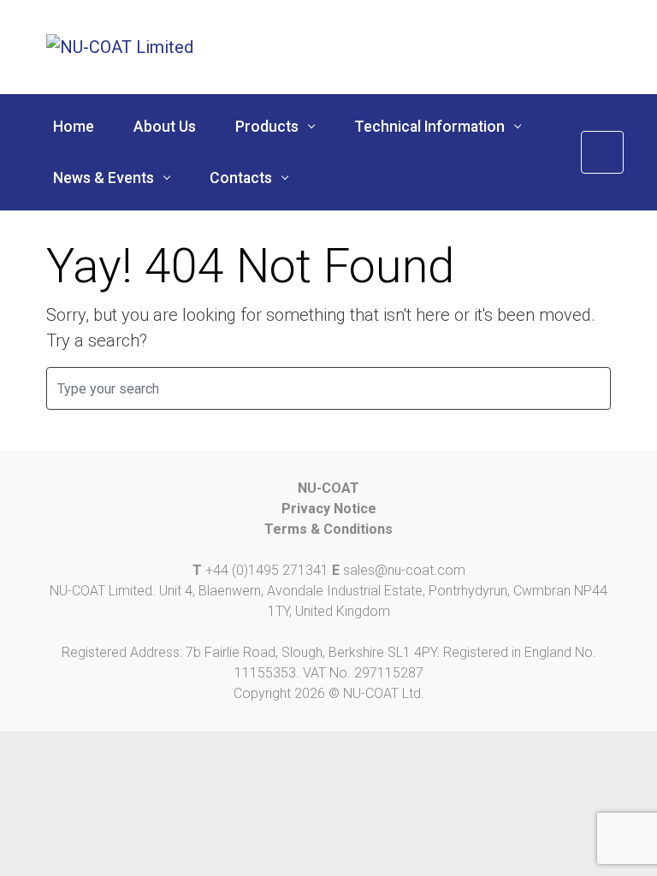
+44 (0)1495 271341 (266, 570)
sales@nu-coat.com (404, 570)
